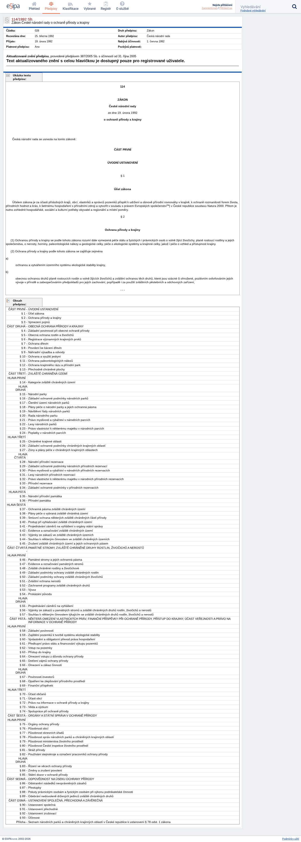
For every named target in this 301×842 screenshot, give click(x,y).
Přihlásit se (225, 8)
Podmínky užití (290, 838)
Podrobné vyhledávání (253, 10)
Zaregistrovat (209, 8)
